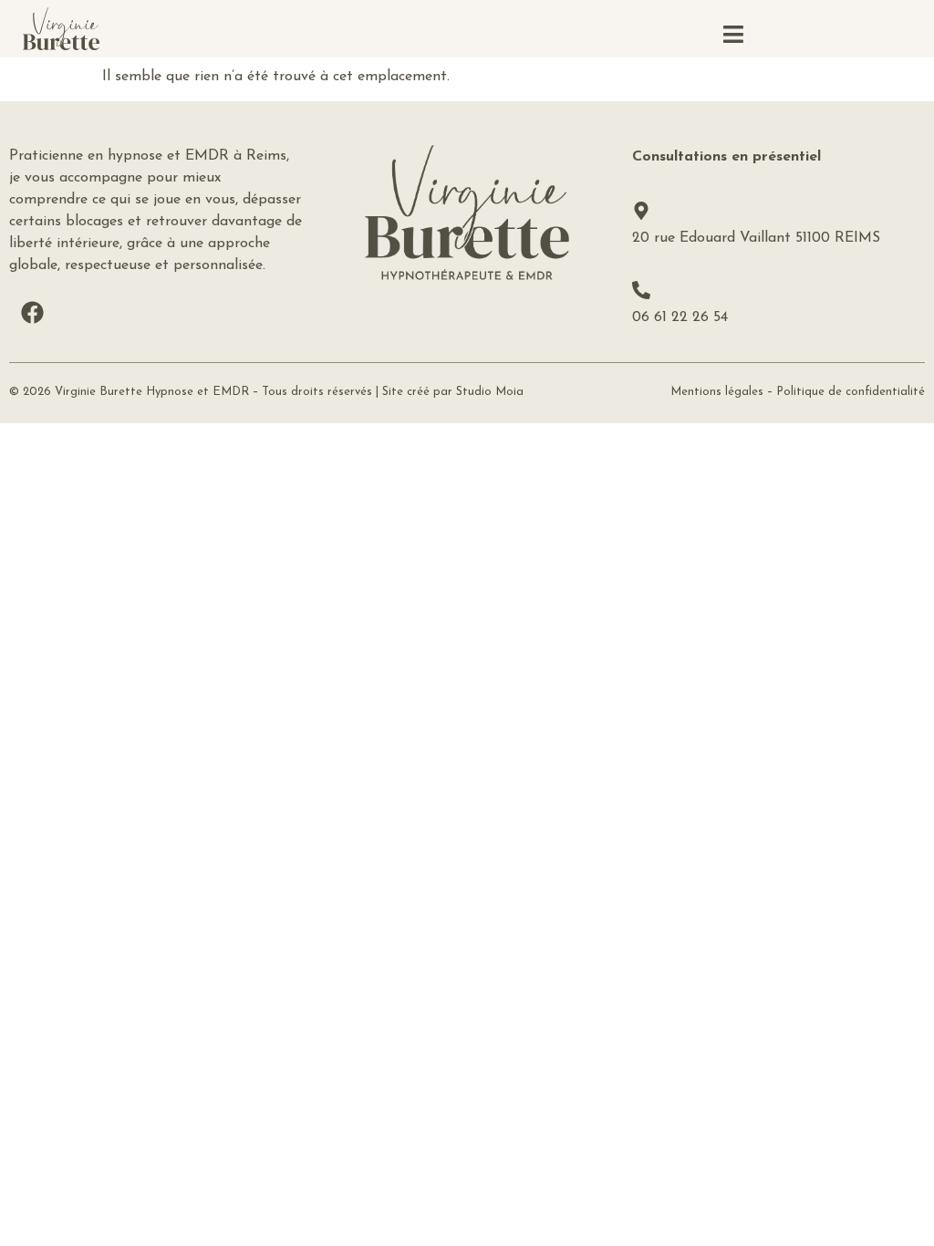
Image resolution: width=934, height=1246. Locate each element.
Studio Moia (490, 392)
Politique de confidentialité (850, 392)
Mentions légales (716, 392)
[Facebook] (32, 313)
